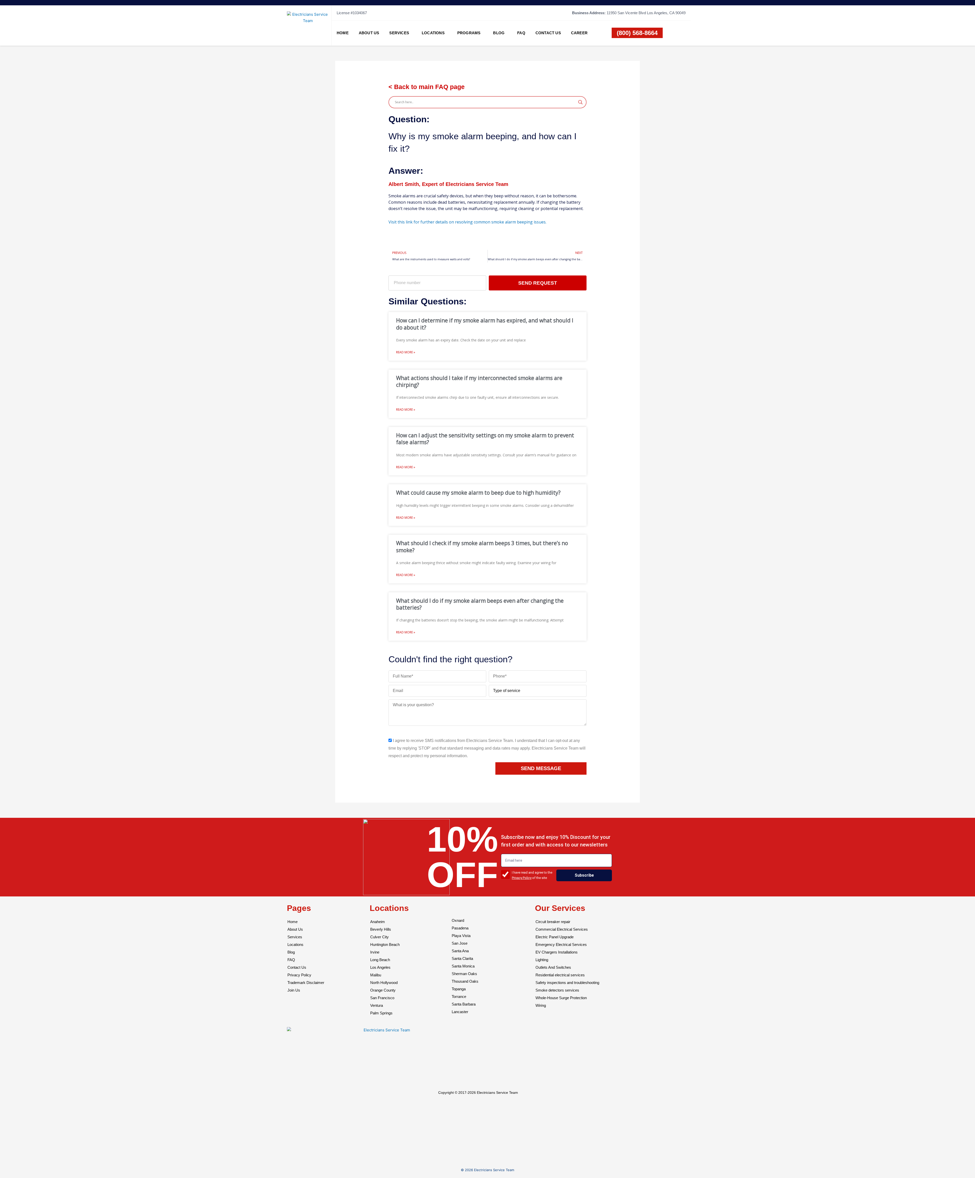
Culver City (379, 937)
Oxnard (458, 920)
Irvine (374, 952)
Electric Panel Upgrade (554, 937)
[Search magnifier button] (580, 102)
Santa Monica (463, 966)
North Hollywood (384, 982)
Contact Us (548, 33)
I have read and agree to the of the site (532, 875)
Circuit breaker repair (552, 922)
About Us (369, 33)
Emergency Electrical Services (561, 944)
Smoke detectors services (557, 990)
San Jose (459, 943)
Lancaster (460, 1012)
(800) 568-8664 (637, 32)
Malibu (375, 975)
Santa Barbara (464, 1004)
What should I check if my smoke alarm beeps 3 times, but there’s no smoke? (482, 546)
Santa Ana (460, 951)
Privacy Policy (521, 878)
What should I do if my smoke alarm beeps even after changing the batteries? (480, 604)
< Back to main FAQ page (426, 86)
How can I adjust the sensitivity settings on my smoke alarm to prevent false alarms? (485, 439)
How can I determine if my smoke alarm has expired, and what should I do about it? (484, 324)
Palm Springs (381, 1013)
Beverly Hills (380, 929)
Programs (469, 33)
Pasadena (460, 928)
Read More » (405, 352)
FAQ (521, 33)
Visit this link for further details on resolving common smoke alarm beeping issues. (467, 222)
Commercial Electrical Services (561, 929)
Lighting (541, 960)
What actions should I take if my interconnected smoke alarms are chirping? (479, 381)
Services (399, 33)
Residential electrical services (560, 975)
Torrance (459, 996)
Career (579, 33)
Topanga (459, 989)
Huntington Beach (385, 944)
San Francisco (382, 998)
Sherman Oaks (464, 974)
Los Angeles (380, 967)
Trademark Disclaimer (305, 982)
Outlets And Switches (553, 967)
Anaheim (377, 922)
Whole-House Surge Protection (561, 998)
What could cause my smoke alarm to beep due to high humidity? (478, 492)
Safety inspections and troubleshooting (567, 982)
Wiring (540, 1005)
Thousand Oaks (465, 981)
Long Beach (380, 960)
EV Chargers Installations (556, 952)
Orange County (383, 990)
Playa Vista (461, 935)
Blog (499, 33)
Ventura (376, 1005)
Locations (433, 33)
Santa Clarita (462, 958)
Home (343, 33)
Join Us (293, 990)
